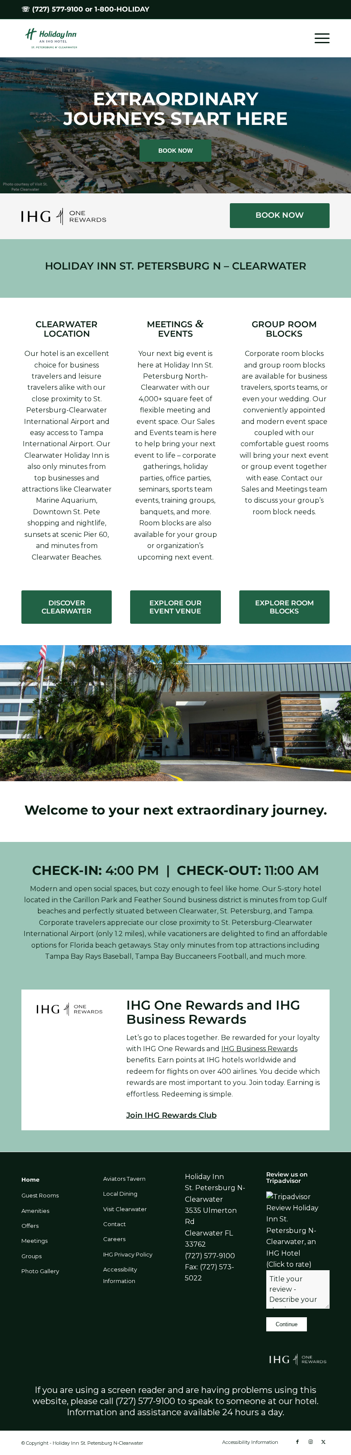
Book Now (175, 150)
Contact (114, 1224)
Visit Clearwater (125, 1209)
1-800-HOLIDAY (122, 9)
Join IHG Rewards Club (171, 1115)
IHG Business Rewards (259, 1049)
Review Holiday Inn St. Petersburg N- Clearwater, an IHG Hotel (292, 1230)
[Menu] (318, 38)
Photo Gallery (40, 1271)
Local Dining (120, 1193)
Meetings (34, 1240)
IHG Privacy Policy (127, 1254)
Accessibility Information (120, 1275)
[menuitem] (318, 38)
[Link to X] (323, 1441)
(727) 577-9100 (57, 9)
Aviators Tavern (124, 1178)
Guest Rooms (40, 1195)
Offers (30, 1225)
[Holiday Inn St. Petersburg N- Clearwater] (55, 38)
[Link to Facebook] (297, 1441)
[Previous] (7, 125)
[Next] (343, 125)
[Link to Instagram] (310, 1441)
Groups (31, 1256)
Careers (114, 1239)
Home (30, 1179)
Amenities (35, 1210)
